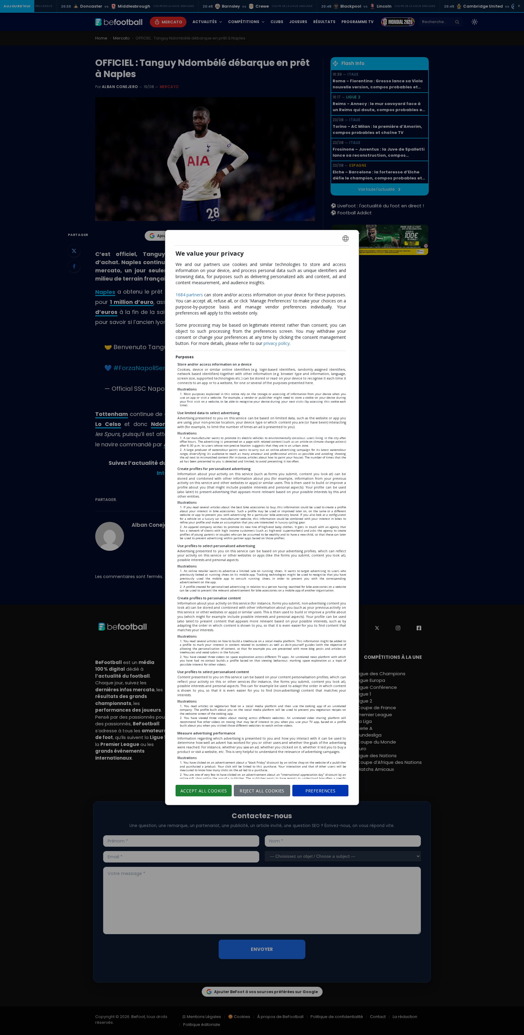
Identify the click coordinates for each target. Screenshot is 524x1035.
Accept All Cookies (203, 791)
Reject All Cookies (262, 791)
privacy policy (277, 343)
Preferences (320, 791)
